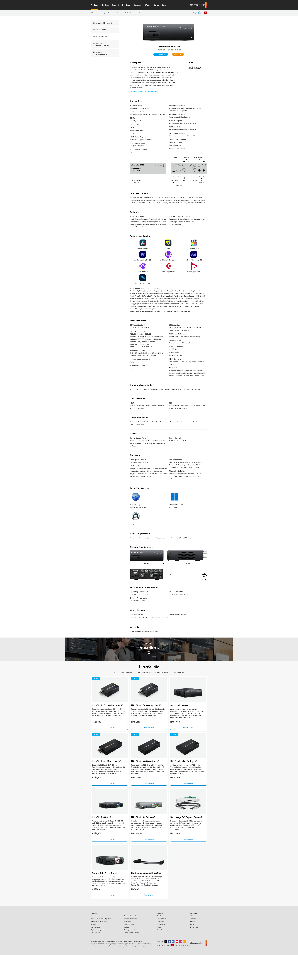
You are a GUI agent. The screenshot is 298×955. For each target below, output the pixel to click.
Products (94, 5)
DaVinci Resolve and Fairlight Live (101, 919)
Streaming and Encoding (131, 932)
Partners (192, 921)
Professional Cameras (97, 916)
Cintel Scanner (95, 932)
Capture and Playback (97, 930)
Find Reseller (161, 54)
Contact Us (160, 921)
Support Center (161, 919)
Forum (164, 5)
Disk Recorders (95, 927)
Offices (192, 916)
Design (103, 13)
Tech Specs (139, 13)
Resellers (105, 5)
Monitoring (127, 921)
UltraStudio (95, 13)
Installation (129, 13)
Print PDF (178, 54)
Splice (156, 5)
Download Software (151, 91)
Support (115, 5)
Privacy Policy (194, 927)
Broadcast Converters (130, 919)
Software (120, 13)
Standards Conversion (130, 916)
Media (147, 5)
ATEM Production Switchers (99, 921)
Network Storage (129, 924)
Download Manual (136, 91)
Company (138, 5)
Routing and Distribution (131, 930)
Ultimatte (93, 924)
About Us (193, 919)
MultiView (127, 927)
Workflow (111, 13)
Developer (126, 5)
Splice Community (162, 930)
